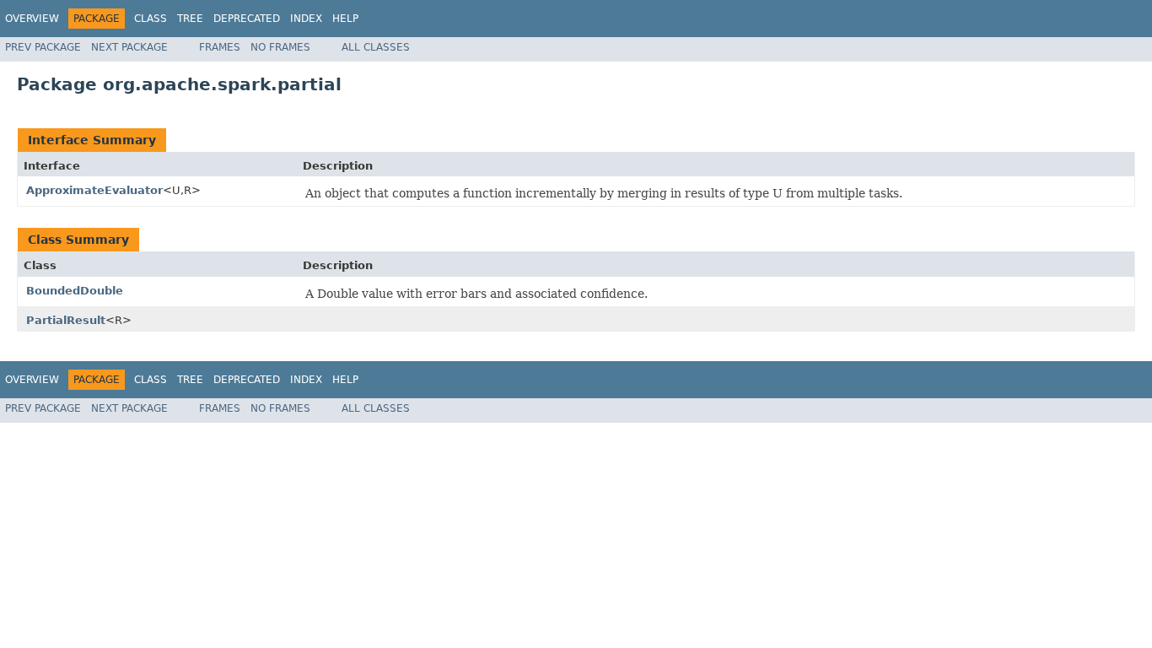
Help (345, 18)
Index (306, 18)
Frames (219, 47)
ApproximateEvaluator (94, 190)
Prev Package (43, 47)
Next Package (129, 47)
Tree (190, 18)
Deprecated (246, 18)
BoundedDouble (74, 290)
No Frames (280, 47)
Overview (32, 18)
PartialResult (65, 320)
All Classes (376, 47)
